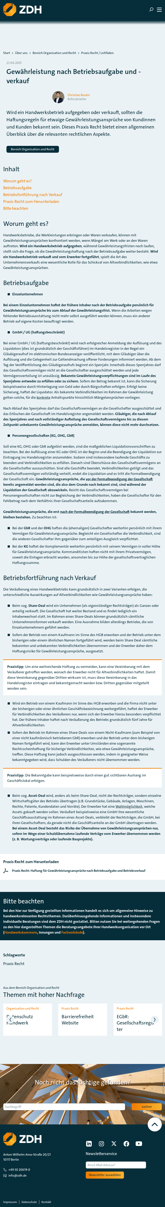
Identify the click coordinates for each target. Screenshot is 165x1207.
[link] (75, 870)
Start (6, 53)
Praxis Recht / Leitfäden (97, 53)
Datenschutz (29, 1202)
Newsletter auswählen (105, 1175)
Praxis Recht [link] (13, 963)
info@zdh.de (17, 1175)
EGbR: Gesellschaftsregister (136, 1023)
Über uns (21, 53)
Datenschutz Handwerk (19, 1020)
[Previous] (10, 1019)
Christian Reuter (79, 95)
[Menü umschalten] (155, 9)
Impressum (10, 1202)
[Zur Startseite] (22, 9)
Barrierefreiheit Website (78, 1020)
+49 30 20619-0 (19, 1170)
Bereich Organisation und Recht (54, 53)
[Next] (155, 1019)
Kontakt (46, 1202)
